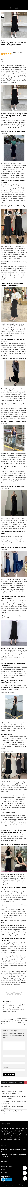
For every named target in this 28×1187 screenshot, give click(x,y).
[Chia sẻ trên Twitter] (12, 993)
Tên (4, 1053)
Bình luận (6, 1040)
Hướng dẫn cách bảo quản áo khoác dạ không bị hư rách (12, 1107)
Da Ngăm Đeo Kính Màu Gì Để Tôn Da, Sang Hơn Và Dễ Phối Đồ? (13, 1097)
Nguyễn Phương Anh (9, 1004)
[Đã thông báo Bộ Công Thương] (14, 1179)
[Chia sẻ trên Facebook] (10, 993)
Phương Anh (16, 49)
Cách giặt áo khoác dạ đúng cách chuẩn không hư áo (12, 1112)
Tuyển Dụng (4, 1172)
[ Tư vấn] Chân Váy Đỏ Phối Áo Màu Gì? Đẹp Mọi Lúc (7, 1021)
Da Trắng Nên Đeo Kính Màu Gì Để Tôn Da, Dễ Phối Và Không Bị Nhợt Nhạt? (13, 1092)
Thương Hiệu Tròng (6, 1166)
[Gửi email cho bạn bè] (15, 993)
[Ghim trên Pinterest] (18, 993)
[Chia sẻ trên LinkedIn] (20, 993)
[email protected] (12, 1011)
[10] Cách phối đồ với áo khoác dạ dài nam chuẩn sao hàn (13, 1102)
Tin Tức (3, 40)
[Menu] (10, 8)
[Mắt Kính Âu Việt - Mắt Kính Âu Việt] (14, 4)
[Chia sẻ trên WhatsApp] (7, 993)
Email (4, 1060)
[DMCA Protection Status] (14, 1176)
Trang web (6, 1067)
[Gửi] (25, 1082)
